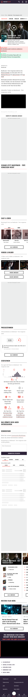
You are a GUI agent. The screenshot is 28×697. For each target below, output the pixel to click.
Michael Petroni (5, 75)
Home (2, 15)
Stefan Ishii (11, 569)
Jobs (4, 685)
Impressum (5, 679)
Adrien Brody (16, 75)
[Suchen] (19, 2)
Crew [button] (19, 227)
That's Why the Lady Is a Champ (14, 639)
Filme (6, 15)
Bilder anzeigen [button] (14, 277)
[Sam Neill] (17, 234)
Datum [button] (6, 465)
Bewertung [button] (21, 465)
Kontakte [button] (11, 459)
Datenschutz (6, 682)
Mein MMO (16, 689)
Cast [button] (9, 227)
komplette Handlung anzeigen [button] (14, 116)
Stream (11, 18)
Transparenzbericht (18, 682)
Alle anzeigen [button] (14, 247)
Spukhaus (10, 580)
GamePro (5, 689)
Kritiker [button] (17, 459)
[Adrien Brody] (6, 234)
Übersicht (4, 18)
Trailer (17, 18)
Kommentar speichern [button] (14, 453)
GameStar (16, 685)
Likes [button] (14, 465)
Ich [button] (22, 459)
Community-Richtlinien (18, 435)
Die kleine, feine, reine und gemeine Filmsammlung (12, 575)
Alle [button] (5, 459)
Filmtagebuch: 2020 (12, 567)
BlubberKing (11, 582)
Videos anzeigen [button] (14, 272)
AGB (15, 679)
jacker (10, 577)
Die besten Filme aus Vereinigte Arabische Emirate (7, 415)
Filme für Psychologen (13, 586)
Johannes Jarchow (12, 588)
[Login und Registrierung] (22, 2)
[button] (3, 695)
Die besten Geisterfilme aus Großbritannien (20, 415)
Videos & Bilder (7, 252)
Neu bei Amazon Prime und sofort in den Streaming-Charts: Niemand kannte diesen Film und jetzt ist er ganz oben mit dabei (11, 621)
